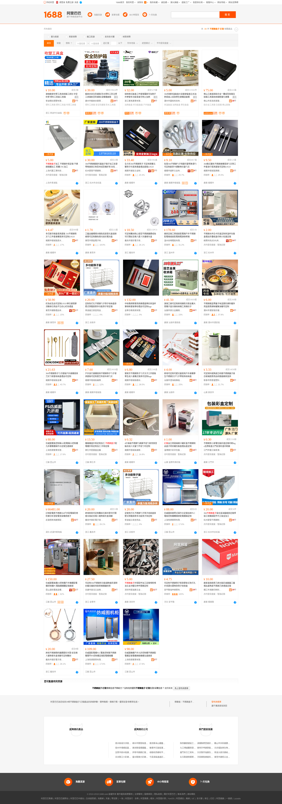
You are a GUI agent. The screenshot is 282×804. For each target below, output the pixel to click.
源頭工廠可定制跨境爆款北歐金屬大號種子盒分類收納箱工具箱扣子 (180, 305)
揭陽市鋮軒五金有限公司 (173, 171)
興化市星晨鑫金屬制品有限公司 (94, 450)
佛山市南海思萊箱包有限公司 (213, 101)
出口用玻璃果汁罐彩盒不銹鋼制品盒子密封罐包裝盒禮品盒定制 (180, 444)
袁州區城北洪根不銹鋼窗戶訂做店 (130, 743)
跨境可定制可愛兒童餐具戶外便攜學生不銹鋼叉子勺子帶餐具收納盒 (180, 375)
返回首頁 (168, 688)
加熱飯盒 (129, 105)
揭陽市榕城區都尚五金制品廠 (134, 380)
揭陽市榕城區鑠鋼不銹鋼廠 (213, 171)
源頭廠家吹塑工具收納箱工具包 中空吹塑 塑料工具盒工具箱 (62, 95)
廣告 (76, 97)
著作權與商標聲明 (125, 794)
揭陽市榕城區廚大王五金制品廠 (55, 240)
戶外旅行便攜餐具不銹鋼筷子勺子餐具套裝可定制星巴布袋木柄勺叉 (101, 375)
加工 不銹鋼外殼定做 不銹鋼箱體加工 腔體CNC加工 (62, 165)
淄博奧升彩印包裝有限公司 (173, 450)
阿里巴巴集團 (47, 798)
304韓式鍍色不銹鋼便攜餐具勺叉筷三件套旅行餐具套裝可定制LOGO (220, 165)
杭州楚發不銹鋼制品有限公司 (94, 171)
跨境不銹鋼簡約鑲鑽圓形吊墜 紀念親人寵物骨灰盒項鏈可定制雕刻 (62, 654)
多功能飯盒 (138, 105)
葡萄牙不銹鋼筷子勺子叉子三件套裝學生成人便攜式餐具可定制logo (140, 375)
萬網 (188, 798)
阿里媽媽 (144, 798)
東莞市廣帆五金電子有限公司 (227, 757)
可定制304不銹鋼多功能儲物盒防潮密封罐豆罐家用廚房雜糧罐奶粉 (101, 584)
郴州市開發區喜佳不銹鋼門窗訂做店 (148, 743)
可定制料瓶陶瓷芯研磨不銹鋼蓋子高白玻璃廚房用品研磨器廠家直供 (219, 375)
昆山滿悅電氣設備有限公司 (55, 590)
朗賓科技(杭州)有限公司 (213, 240)
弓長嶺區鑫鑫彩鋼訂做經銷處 (162, 757)
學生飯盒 (185, 105)
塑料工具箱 (50, 105)
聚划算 (114, 798)
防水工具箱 (111, 105)
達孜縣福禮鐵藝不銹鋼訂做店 (145, 748)
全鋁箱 (219, 105)
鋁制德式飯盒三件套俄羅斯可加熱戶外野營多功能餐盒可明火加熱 (140, 95)
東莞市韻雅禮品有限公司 (55, 310)
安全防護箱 (100, 105)
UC (193, 798)
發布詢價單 (216, 702)
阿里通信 (180, 798)
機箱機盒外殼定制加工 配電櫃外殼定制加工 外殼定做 (101, 444)
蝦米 (152, 798)
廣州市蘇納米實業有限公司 (94, 101)
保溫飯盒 (168, 105)
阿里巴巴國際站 (61, 798)
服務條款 (148, 794)
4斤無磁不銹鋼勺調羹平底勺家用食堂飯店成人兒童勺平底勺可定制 (141, 444)
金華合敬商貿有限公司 (134, 310)
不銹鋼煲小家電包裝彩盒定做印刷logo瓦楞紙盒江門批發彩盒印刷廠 (219, 444)
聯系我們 (181, 794)
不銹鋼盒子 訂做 (189, 702)
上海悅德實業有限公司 (55, 450)
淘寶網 (101, 798)
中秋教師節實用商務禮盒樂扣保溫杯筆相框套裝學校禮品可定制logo (140, 305)
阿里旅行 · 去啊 (132, 798)
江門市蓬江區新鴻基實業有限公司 (213, 450)
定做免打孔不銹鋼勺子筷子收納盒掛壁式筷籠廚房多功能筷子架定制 (140, 514)
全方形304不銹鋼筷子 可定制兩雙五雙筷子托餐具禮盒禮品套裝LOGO (140, 165)
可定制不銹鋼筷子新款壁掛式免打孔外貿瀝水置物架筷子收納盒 (180, 584)
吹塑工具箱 (71, 105)
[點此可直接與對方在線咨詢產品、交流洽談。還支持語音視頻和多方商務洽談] (77, 183)
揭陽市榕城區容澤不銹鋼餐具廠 (55, 380)
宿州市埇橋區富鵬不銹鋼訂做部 (129, 748)
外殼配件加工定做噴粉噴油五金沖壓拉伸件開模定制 (140, 584)
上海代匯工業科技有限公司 (55, 171)
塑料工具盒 (61, 105)
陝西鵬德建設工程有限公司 (192, 743)
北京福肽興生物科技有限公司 (227, 748)
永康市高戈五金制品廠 (94, 590)
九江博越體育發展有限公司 (192, 748)
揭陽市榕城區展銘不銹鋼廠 (134, 450)
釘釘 (212, 798)
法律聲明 (138, 794)
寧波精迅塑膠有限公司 (55, 101)
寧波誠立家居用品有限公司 (94, 310)
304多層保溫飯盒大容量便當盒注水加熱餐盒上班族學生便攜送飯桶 (180, 95)
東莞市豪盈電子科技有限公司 (94, 240)
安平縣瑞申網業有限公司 (173, 590)
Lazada (237, 798)
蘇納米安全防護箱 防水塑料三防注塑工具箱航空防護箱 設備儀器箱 (101, 95)
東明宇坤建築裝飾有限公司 (209, 748)
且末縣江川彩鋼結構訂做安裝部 (129, 757)
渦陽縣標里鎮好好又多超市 (209, 743)
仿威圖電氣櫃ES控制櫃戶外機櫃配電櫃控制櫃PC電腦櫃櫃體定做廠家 (61, 584)
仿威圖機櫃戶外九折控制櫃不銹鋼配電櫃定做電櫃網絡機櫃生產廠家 (140, 654)
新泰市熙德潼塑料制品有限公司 (213, 380)
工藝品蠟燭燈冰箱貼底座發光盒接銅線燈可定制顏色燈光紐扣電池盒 (101, 235)
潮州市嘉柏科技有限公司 (173, 101)
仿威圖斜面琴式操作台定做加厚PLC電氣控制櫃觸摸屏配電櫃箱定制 (179, 514)
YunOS (171, 798)
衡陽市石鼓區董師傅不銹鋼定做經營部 (166, 748)
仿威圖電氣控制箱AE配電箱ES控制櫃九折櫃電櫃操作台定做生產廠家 (62, 444)
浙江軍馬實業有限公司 (134, 101)
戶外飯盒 (147, 105)
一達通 (229, 798)
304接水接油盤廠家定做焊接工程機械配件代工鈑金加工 (220, 514)
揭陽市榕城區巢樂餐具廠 (94, 380)
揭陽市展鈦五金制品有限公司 (134, 171)
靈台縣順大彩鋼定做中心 (143, 757)
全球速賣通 (91, 798)
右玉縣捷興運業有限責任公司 (192, 757)
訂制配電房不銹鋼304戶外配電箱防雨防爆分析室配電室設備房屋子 (62, 514)
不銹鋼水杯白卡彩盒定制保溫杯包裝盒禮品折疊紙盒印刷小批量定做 (219, 235)
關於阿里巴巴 (170, 794)
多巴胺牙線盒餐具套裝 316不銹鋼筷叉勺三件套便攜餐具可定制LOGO (61, 235)
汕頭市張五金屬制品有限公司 (173, 310)
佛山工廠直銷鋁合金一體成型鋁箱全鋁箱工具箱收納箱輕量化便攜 (219, 95)
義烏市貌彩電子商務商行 (134, 240)
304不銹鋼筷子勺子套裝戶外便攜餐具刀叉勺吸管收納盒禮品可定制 (62, 375)
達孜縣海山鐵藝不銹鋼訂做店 (162, 743)
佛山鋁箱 (226, 105)
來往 (206, 798)
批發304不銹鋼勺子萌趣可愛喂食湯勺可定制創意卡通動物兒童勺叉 (180, 165)
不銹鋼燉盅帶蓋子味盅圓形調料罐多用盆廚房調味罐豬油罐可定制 (219, 305)
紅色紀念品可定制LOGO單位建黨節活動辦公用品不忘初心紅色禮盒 (61, 305)
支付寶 (200, 798)
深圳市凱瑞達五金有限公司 (134, 590)
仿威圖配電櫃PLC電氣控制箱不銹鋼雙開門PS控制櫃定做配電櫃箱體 (100, 654)
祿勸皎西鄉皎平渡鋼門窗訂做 (162, 752)
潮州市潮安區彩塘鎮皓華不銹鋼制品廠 (213, 310)
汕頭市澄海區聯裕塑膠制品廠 (173, 380)
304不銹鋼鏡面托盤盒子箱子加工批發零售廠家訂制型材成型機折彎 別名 (101, 165)
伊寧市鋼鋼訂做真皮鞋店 (143, 752)
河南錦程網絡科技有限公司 (209, 757)
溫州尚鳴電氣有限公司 (173, 240)
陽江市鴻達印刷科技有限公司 (213, 590)
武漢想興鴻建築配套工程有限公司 (55, 520)
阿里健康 (220, 798)
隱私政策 (158, 794)
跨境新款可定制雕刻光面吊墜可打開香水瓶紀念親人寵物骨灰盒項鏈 (101, 514)
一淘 (121, 798)
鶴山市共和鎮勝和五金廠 (225, 743)
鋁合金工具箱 (209, 105)
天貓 (108, 798)
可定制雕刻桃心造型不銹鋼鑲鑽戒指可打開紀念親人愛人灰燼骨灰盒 (140, 235)
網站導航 (191, 794)
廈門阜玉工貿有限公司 (190, 752)
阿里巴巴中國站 (77, 798)
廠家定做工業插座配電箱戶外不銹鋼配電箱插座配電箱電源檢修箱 (180, 235)
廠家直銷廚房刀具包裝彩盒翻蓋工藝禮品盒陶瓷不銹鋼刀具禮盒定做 (219, 584)
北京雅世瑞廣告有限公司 (208, 752)
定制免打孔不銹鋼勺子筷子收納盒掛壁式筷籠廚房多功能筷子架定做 (101, 305)
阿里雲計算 (161, 798)
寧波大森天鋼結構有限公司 (226, 752)
